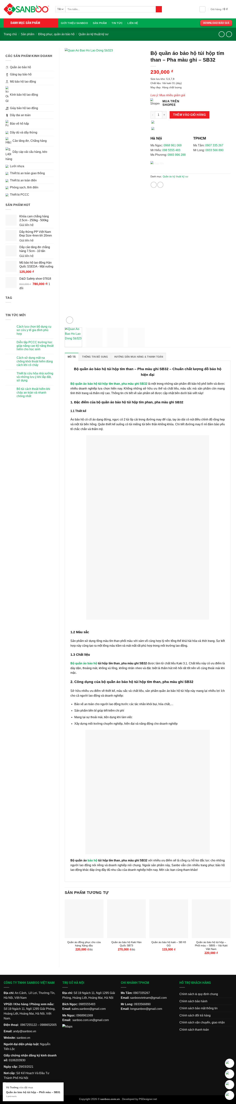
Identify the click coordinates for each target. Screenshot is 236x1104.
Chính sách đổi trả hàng (195, 1015)
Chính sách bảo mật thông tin (198, 1008)
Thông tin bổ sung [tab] (95, 356)
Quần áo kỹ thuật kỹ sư (94, 34)
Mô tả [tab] (72, 356)
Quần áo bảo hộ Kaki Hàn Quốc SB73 (126, 944)
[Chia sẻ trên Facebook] (154, 185)
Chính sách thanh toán (194, 1029)
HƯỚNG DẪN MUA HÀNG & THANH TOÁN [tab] (138, 356)
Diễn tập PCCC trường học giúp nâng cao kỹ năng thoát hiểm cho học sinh (35, 346)
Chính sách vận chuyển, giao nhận (202, 1022)
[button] (202, 9)
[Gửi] (159, 9)
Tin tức (117, 23)
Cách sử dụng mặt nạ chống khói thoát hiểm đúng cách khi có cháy (35, 361)
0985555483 (87, 1004)
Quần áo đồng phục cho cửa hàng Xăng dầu (84, 944)
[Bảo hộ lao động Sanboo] (27, 9)
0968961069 (84, 1015)
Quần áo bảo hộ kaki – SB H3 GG (168, 944)
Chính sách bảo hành (193, 1001)
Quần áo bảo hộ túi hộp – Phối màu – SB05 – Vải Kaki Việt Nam (211, 945)
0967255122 (28, 1024)
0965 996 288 (177, 154)
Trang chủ (10, 34)
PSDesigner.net (148, 1099)
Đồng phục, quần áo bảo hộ (56, 34)
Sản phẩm (100, 23)
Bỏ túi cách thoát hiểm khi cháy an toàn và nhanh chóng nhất (33, 392)
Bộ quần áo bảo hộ (83, 663)
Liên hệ (132, 23)
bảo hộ (92, 860)
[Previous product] (229, 34)
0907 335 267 (214, 145)
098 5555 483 (171, 150)
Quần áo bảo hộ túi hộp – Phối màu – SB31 (33, 1092)
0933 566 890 (214, 150)
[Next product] (221, 34)
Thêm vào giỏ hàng (189, 114)
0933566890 (142, 1004)
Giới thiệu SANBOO (74, 23)
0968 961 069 (173, 145)
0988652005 (48, 1024)
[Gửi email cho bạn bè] (160, 185)
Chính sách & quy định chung (198, 994)
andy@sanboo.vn (24, 1031)
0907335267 (141, 993)
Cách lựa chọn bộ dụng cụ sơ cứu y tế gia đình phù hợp (34, 330)
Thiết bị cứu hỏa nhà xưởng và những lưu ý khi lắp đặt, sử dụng (35, 377)
